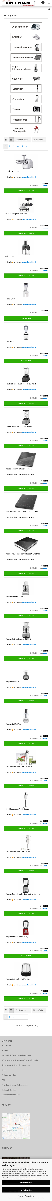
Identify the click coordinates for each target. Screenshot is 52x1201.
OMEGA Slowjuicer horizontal (16, 214)
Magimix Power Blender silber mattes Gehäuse (22, 894)
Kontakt (5, 1050)
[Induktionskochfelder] (26, 57)
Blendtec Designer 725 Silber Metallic (19, 426)
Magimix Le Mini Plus (13, 724)
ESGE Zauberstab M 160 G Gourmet (18, 766)
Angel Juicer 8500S (12, 171)
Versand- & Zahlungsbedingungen (16, 1055)
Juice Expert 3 (10, 256)
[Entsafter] (26, 37)
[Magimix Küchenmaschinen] (26, 68)
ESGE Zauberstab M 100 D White (17, 851)
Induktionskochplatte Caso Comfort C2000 (21, 511)
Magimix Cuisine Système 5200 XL (18, 639)
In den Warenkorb (26, 191)
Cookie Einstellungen (11, 1095)
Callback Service (9, 1090)
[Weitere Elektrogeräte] (26, 130)
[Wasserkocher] (26, 119)
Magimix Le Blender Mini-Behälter (17, 979)
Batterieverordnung (10, 1075)
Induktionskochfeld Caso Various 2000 (19, 469)
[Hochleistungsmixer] (26, 47)
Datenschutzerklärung (33, 1178)
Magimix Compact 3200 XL (15, 596)
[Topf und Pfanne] (18, 3)
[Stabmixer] (26, 88)
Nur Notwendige (26, 1190)
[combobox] (22, 139)
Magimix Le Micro (12, 681)
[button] (6, 139)
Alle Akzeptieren (26, 1183)
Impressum (6, 1045)
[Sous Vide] (26, 78)
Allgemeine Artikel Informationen (16, 1065)
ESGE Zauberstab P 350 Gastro (17, 809)
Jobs (4, 1070)
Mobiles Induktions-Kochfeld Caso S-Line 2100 (22, 554)
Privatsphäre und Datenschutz (15, 1085)
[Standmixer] (26, 99)
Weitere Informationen (26, 1196)
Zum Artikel (26, 318)
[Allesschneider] (26, 26)
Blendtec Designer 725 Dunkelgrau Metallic (21, 384)
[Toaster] (26, 109)
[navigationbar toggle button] (49, 3)
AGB (4, 1080)
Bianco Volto (10, 341)
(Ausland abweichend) (29, 177)
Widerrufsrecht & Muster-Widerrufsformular (20, 1060)
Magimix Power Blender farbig (16, 936)
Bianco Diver (10, 299)
